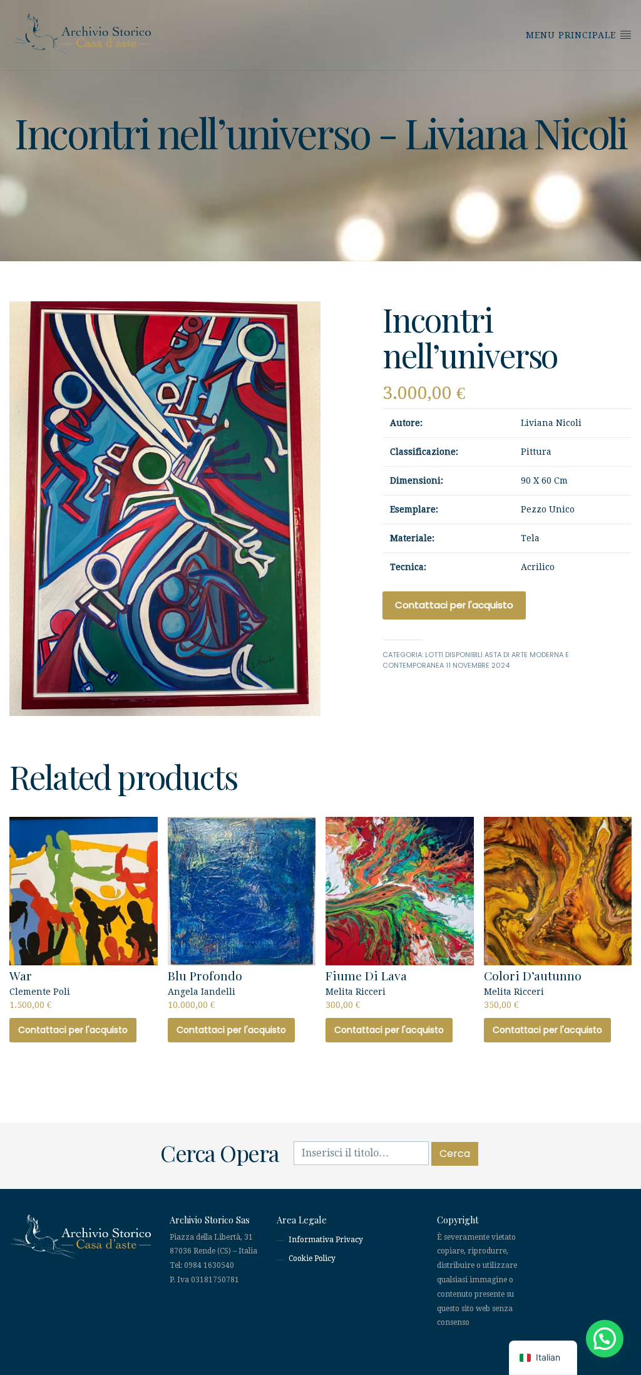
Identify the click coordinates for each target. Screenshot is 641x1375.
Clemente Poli (39, 988)
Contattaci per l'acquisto (454, 604)
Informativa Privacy (326, 1239)
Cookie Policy (312, 1258)
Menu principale (572, 35)
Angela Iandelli (205, 988)
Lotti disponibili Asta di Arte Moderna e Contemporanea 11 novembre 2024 (475, 660)
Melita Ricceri (366, 988)
